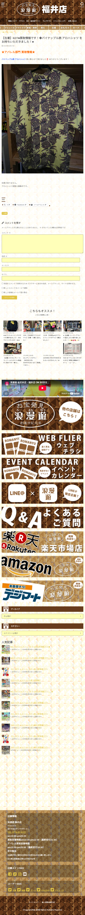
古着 (5, 213)
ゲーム (33, 890)
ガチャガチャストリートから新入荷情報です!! (29, 669)
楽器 (23, 890)
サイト (4, 274)
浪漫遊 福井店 (41, 910)
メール (5, 265)
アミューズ (59, 890)
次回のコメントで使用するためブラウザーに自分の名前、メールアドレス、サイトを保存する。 (40, 284)
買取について (12, 21)
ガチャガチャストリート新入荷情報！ (26, 680)
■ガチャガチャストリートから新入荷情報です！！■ (32, 658)
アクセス (21, 21)
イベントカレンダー (59, 21)
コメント (6, 233)
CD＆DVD (45, 890)
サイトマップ (34, 902)
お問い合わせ (72, 21)
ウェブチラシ (47, 21)
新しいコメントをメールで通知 (15, 288)
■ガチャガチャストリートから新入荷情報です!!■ (30, 647)
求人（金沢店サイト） (33, 21)
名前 (4, 256)
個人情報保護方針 (48, 902)
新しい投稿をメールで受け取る (15, 292)
